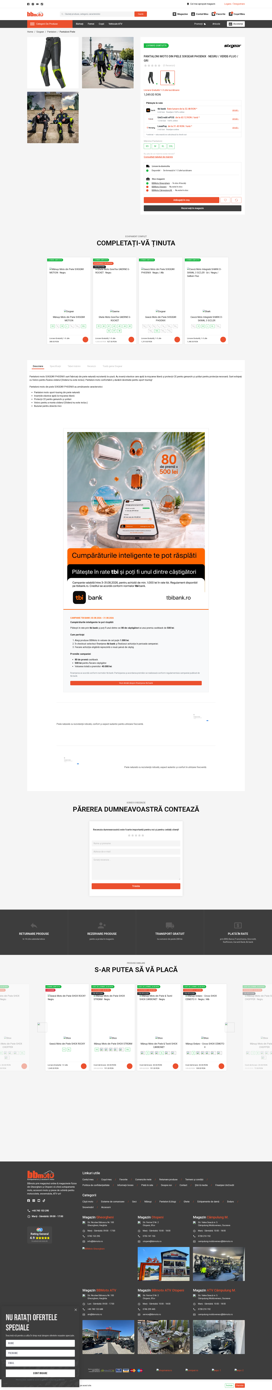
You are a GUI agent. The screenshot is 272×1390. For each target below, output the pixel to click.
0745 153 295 (94, 1236)
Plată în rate (147, 1185)
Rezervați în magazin (192, 208)
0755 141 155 (149, 1236)
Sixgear (40, 31)
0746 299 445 (149, 1309)
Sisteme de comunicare (112, 1201)
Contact (183, 1185)
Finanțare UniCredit (224, 1185)
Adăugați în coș (181, 200)
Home (30, 31)
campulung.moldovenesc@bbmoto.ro (215, 1241)
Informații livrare (125, 1185)
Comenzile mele (143, 1179)
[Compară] (236, 200)
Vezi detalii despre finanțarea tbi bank (136, 683)
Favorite (123, 1179)
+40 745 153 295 (40, 1210)
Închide (229, 1385)
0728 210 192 (204, 1236)
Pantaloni (51, 31)
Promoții (198, 24)
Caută (140, 14)
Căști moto (87, 1201)
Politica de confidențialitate (96, 1185)
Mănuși (148, 1201)
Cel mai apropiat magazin (202, 4)
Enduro (230, 1201)
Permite (240, 1385)
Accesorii (106, 1207)
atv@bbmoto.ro (95, 1314)
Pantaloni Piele (67, 31)
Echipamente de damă (208, 1201)
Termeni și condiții (194, 1179)
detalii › (235, 110)
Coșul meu (106, 1179)
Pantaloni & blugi (167, 1201)
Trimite (136, 886)
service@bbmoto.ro (152, 1314)
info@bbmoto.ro (95, 1241)
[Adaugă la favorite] (225, 200)
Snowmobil (88, 1207)
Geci (134, 1201)
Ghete (187, 1201)
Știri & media (201, 1185)
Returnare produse (168, 1179)
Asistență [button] (238, 24)
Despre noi (166, 1185)
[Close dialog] (75, 1309)
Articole (216, 24)
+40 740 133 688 (95, 1309)
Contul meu (88, 1179)
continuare (40, 1373)
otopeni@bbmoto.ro (152, 1241)
